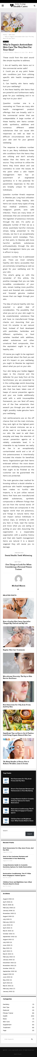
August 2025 (7, 916)
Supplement (7, 1024)
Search (5, 830)
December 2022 (8, 962)
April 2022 (6, 983)
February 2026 (8, 907)
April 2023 (6, 951)
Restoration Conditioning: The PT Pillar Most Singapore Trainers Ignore (22, 811)
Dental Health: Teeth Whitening (18, 555)
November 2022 (8, 965)
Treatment (6, 1027)
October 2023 (7, 933)
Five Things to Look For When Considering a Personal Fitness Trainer (18, 566)
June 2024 (6, 925)
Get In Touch (17, 1054)
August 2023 (7, 939)
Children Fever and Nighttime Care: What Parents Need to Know (22, 820)
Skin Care (5, 41)
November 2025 (8, 913)
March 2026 (7, 905)
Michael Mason (9, 52)
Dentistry (6, 1004)
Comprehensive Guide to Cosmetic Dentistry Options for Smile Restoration (22, 801)
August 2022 (7, 974)
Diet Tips (6, 1007)
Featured (6, 1010)
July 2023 (6, 942)
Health (5, 1016)
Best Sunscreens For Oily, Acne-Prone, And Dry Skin (17, 706)
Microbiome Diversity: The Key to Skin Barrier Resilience (17, 677)
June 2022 (6, 977)
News (5, 1019)
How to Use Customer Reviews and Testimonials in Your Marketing (22, 790)
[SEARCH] (32, 1039)
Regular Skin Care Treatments (14, 650)
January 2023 (7, 959)
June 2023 (6, 945)
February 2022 (8, 988)
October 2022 (7, 968)
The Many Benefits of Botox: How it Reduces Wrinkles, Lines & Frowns (16, 763)
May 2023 (6, 948)
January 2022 (7, 991)
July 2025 (6, 919)
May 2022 (6, 980)
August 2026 (7, 899)
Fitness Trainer (8, 1013)
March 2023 (7, 954)
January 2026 (7, 910)
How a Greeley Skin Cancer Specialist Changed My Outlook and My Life (16, 622)
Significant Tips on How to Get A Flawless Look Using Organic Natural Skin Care (18, 734)
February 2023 (8, 957)
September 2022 (8, 971)
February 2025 (8, 922)
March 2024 (7, 931)
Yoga (4, 1030)
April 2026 (6, 902)
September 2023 (8, 936)
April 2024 (6, 928)
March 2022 (7, 985)
